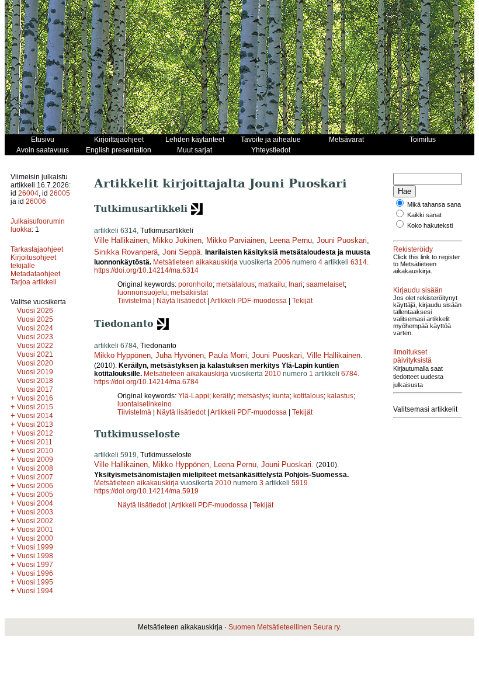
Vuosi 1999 (35, 547)
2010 (273, 374)
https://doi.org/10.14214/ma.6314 (146, 270)
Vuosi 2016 (35, 398)
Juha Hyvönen (179, 355)
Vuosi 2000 (35, 538)
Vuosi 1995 (35, 582)
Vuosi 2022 (35, 346)
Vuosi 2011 (35, 442)
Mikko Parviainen (235, 240)
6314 (358, 262)
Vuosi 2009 (35, 459)
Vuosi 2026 (35, 311)
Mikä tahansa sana (434, 204)
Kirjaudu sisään (418, 290)
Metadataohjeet (35, 274)
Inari (296, 284)
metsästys (253, 396)
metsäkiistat (189, 292)
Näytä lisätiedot (182, 301)
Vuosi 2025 (35, 319)
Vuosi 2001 (35, 530)
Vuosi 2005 (35, 494)
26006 (36, 201)
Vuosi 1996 (35, 573)
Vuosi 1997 (35, 565)
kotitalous (308, 396)
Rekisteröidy (413, 249)
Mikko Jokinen (177, 240)
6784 (349, 374)
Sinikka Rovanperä (126, 252)
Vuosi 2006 (35, 486)
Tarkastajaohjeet (37, 249)
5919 (299, 483)
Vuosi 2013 (35, 424)
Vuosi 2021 (35, 354)
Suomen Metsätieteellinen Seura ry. (284, 627)
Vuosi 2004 (35, 503)
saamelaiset (325, 284)
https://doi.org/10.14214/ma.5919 (146, 491)
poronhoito (195, 284)
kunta (281, 396)
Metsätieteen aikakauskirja (195, 262)
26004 (28, 193)
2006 (282, 262)
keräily (223, 396)
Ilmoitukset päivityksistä (412, 356)
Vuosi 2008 (35, 468)
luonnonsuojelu (142, 292)
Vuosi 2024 (35, 328)
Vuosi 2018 (35, 381)
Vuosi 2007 (35, 477)
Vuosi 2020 (35, 363)
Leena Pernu (290, 240)
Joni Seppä (181, 252)
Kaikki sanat (424, 214)
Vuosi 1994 (35, 591)
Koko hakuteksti (430, 225)
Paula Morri (228, 355)
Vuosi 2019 (35, 372)
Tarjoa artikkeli (34, 282)
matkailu (271, 284)
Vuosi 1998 (35, 556)
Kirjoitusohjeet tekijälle (33, 261)
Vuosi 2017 (35, 389)
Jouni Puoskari (342, 240)
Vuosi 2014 (35, 416)
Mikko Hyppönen (122, 355)
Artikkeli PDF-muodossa (248, 301)
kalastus (340, 396)
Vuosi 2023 (35, 337)
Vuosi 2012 (35, 433)
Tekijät (302, 301)
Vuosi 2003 (35, 512)
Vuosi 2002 (35, 521)
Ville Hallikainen (121, 240)
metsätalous (235, 284)
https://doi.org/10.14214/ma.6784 (146, 382)
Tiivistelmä (134, 301)
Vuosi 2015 (35, 407)
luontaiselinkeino (144, 404)
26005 (60, 193)
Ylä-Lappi (193, 396)
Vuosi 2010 (35, 451)
